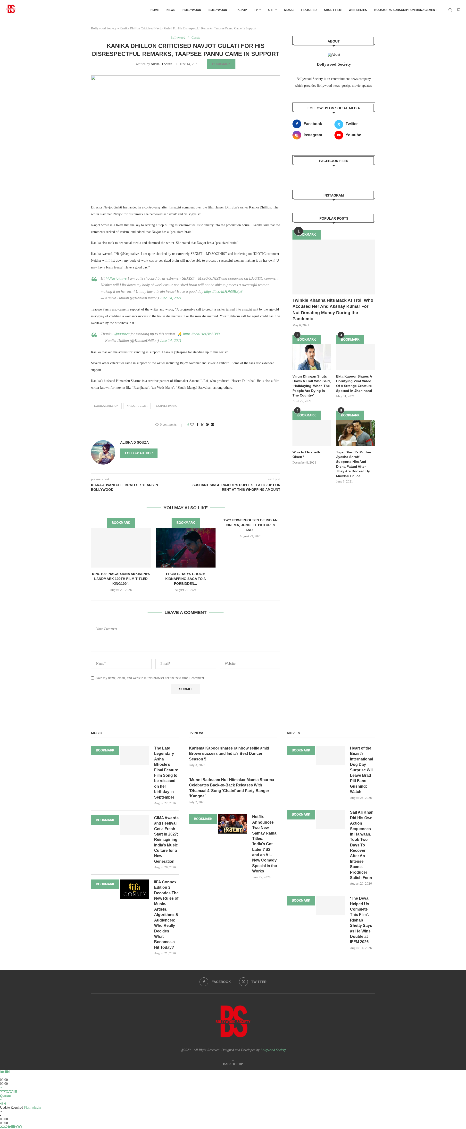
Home (154, 10)
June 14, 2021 (171, 298)
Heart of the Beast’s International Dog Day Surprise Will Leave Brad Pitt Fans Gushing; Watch (361, 770)
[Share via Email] (212, 425)
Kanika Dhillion (106, 405)
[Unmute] (5, 1103)
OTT (271, 10)
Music (289, 10)
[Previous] (1, 1072)
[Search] (450, 10)
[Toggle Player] (1, 1087)
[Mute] (1, 1103)
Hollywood (192, 10)
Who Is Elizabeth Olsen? (306, 454)
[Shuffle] (1, 1091)
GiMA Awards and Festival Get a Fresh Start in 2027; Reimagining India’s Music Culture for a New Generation (166, 839)
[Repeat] (8, 1091)
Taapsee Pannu (166, 405)
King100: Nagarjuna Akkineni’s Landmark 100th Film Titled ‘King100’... (121, 578)
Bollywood (217, 10)
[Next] (8, 1072)
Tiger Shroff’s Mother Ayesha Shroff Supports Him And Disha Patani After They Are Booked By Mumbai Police (353, 464)
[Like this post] (192, 425)
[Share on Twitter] (202, 425)
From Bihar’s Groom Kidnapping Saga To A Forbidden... (185, 578)
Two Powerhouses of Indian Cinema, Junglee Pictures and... (250, 525)
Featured (309, 10)
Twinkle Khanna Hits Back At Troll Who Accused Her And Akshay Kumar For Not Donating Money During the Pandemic (332, 309)
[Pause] (6, 1072)
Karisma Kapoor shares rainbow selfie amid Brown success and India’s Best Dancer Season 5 (229, 753)
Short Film (332, 10)
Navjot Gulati (137, 405)
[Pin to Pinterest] (207, 425)
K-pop (242, 10)
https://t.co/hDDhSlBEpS (223, 291)
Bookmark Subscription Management (405, 10)
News (170, 10)
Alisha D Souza (161, 64)
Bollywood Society (103, 28)
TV (256, 10)
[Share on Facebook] (198, 425)
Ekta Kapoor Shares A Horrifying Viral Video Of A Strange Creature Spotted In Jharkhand (354, 383)
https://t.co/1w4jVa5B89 (201, 334)
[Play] (3, 1072)
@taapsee (122, 334)
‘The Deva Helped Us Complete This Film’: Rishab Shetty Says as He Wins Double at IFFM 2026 (361, 920)
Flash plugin (32, 1107)
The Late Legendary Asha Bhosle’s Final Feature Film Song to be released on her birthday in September (166, 772)
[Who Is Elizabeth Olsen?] (311, 433)
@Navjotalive (116, 278)
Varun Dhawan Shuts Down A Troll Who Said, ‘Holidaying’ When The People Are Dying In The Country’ (311, 385)
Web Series (358, 10)
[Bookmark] (458, 10)
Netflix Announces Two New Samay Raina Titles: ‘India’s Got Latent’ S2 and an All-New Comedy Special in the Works (264, 844)
